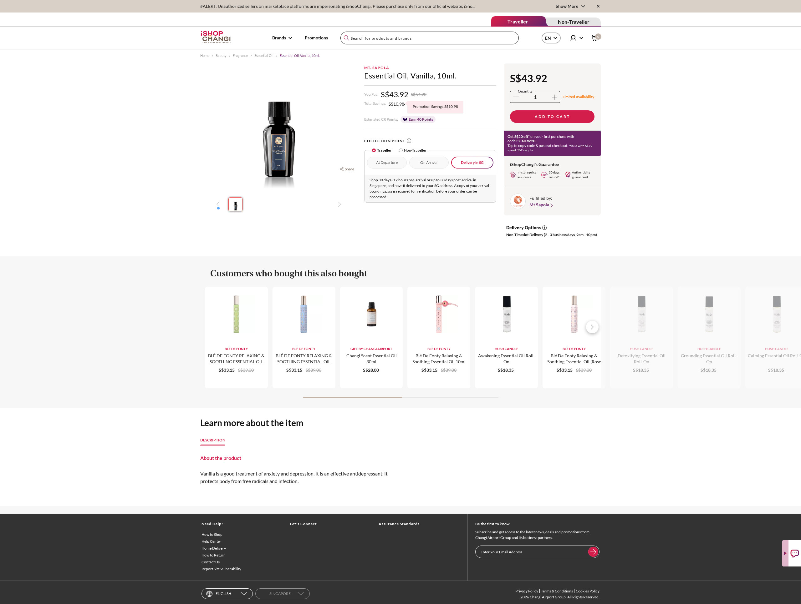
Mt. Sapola (376, 67)
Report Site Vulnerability (221, 568)
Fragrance (240, 55)
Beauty (221, 55)
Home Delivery (214, 548)
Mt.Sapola (539, 204)
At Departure (387, 162)
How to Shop (212, 534)
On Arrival (428, 162)
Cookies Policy (587, 591)
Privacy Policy (526, 591)
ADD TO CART (552, 116)
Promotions (316, 37)
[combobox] (429, 38)
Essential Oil (263, 55)
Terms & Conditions (557, 591)
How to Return (214, 555)
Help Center (211, 541)
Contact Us (211, 562)
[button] (218, 208)
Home (204, 55)
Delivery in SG (472, 162)
